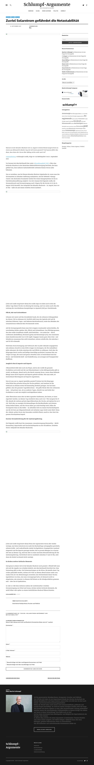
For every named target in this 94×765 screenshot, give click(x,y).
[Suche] (11, 5)
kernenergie (70, 121)
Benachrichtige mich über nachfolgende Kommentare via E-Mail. (24, 662)
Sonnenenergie (70, 130)
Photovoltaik (79, 126)
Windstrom (77, 134)
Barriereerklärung (38, 747)
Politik (55, 11)
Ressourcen (72, 128)
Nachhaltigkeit (78, 123)
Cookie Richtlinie (38, 750)
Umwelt (63, 11)
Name (8, 644)
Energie (30, 11)
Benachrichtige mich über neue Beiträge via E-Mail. (21, 664)
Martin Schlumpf (21, 601)
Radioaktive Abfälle (65, 128)
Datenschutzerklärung (39, 752)
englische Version (44, 729)
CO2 (82, 113)
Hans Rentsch (66, 68)
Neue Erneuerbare (70, 126)
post (18, 594)
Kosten (72, 123)
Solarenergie (79, 128)
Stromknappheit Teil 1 (42, 163)
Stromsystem (67, 132)
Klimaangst (83, 121)
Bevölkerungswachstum (76, 113)
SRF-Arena (82, 130)
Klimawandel (66, 123)
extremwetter (75, 118)
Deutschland (70, 116)
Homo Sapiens (46, 11)
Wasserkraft (83, 132)
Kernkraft (77, 121)
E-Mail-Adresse (10, 650)
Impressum (36, 745)
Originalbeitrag (11, 157)
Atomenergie (66, 113)
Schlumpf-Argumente (47, 4)
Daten (66, 116)
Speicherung (77, 130)
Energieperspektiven (80, 116)
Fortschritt (81, 118)
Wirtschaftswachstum (77, 136)
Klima (38, 11)
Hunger (67, 121)
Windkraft (72, 134)
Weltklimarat (67, 134)
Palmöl (75, 126)
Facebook (86, 5)
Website (8, 656)
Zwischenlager (67, 137)
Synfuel (79, 132)
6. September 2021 (15, 26)
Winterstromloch (84, 134)
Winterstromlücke (66, 136)
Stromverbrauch (73, 132)
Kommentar (9, 625)
